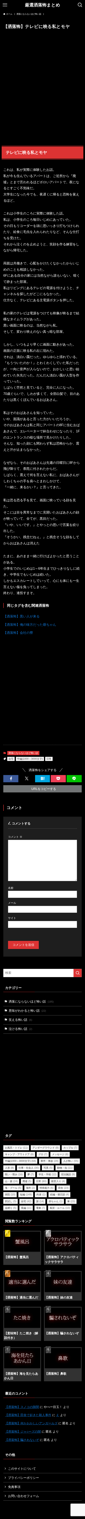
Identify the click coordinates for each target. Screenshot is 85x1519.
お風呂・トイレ (16, 1147)
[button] (10, 778)
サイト (12, 918)
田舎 (63, 1187)
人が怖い (70, 1161)
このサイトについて (22, 1468)
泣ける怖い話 (20, 1029)
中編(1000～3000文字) (30, 758)
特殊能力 (46, 1187)
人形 (9, 1167)
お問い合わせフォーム (23, 1496)
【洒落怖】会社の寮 (18, 632)
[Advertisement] (42, 87)
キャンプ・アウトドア (19, 1154)
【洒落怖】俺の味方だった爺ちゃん (29, 624)
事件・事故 (49, 1161)
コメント (15, 836)
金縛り (10, 1208)
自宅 (10, 758)
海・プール (13, 1187)
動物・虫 (64, 1167)
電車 (40, 1208)
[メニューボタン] (5, 5)
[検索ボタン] (80, 5)
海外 (30, 1187)
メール (12, 902)
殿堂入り (58, 1181)
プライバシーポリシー (23, 1477)
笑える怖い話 (20, 1019)
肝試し (10, 1201)
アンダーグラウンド (45, 1147)
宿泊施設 (68, 1174)
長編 (26, 1208)
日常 (48, 758)
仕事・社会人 (29, 1167)
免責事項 (14, 1487)
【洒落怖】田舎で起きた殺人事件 (28, 1415)
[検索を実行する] (77, 973)
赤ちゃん (56, 1201)
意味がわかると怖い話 (27, 1010)
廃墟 (26, 1181)
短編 (26, 1194)
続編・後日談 (59, 1194)
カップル (70, 1147)
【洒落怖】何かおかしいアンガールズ (31, 1423)
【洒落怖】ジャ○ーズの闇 (23, 1431)
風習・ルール (60, 1208)
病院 (10, 1194)
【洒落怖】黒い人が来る (21, 616)
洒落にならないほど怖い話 (23, 753)
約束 (41, 1194)
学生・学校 (47, 1174)
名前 (10, 888)
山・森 (11, 1181)
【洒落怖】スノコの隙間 (22, 1407)
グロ (42, 1154)
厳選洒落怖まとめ (42, 5)
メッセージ (60, 1154)
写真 (48, 1167)
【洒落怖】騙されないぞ (22, 1440)
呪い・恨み (14, 1174)
